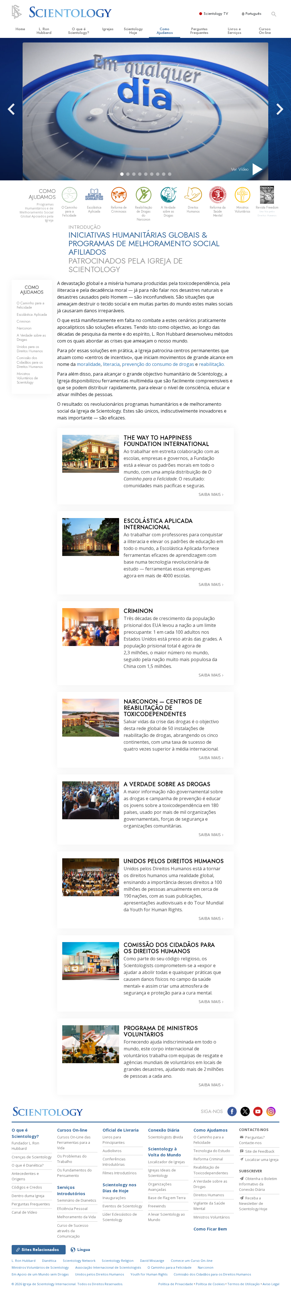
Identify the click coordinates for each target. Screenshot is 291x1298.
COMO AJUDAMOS (31, 290)
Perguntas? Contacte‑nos (252, 1140)
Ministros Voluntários (212, 1217)
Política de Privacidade (175, 1284)
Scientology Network (79, 1260)
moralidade (89, 364)
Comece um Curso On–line (192, 1260)
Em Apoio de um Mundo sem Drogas (40, 1274)
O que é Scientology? (78, 30)
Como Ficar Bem (210, 1229)
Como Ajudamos (165, 30)
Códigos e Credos (27, 1187)
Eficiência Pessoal (72, 1208)
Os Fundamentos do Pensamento (74, 1172)
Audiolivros (112, 1150)
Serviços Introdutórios (71, 1190)
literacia (111, 364)
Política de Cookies (210, 1284)
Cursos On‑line (265, 30)
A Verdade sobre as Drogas (31, 337)
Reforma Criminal (208, 1159)
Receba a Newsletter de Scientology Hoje (253, 1203)
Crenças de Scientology (31, 1157)
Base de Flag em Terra (167, 1197)
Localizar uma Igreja (261, 1159)
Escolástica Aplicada (32, 314)
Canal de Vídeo (24, 1212)
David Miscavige (152, 1260)
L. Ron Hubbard (44, 30)
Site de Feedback (259, 1151)
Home (20, 29)
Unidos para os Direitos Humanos (30, 349)
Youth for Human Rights (148, 1274)
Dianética (49, 1260)
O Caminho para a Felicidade (30, 305)
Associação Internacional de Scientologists (108, 1267)
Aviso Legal (271, 1284)
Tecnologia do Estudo (212, 1150)
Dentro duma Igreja (28, 1195)
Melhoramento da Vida (76, 1216)
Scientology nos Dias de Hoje (119, 1188)
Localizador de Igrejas (166, 1161)
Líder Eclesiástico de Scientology (120, 1217)
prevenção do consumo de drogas (158, 364)
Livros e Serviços (234, 30)
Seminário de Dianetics (76, 1200)
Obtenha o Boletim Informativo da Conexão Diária (258, 1184)
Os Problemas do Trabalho (72, 1159)
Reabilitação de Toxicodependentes (211, 1170)
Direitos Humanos (209, 1194)
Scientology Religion (118, 1260)
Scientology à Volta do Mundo (164, 1152)
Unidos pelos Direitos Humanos (99, 1274)
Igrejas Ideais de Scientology (162, 1172)
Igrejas (107, 29)
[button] (122, 174)
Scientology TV (216, 13)
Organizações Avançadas (160, 1186)
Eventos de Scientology (122, 1206)
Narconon (24, 328)
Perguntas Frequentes (199, 30)
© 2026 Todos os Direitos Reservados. (67, 1284)
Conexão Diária (163, 1130)
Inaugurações (114, 1197)
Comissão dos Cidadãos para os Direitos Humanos (30, 362)
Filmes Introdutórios (120, 1172)
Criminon (23, 321)
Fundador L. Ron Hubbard (25, 1145)
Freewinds (157, 1206)
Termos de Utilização (243, 1284)
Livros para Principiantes (114, 1139)
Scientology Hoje (133, 30)
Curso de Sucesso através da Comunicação (72, 1231)
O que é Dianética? (27, 1165)
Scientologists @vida (165, 1137)
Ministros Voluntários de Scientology (27, 378)
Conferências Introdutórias (114, 1161)
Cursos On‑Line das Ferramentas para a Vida (74, 1142)
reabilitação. (212, 364)
